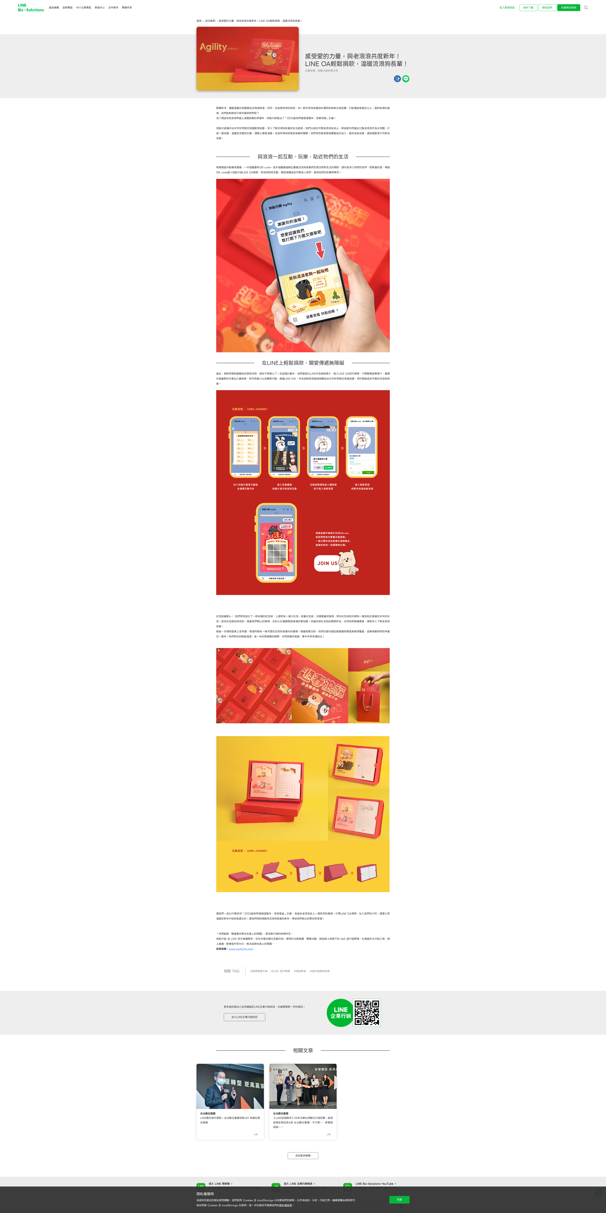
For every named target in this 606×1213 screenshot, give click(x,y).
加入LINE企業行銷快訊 (245, 1017)
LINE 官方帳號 (281, 971)
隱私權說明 (285, 1205)
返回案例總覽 (303, 1156)
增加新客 (301, 971)
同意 (399, 1200)
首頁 (199, 21)
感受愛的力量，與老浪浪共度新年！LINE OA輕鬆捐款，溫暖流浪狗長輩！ (261, 21)
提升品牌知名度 (321, 971)
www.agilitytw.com (241, 949)
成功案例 (210, 21)
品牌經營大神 (259, 971)
